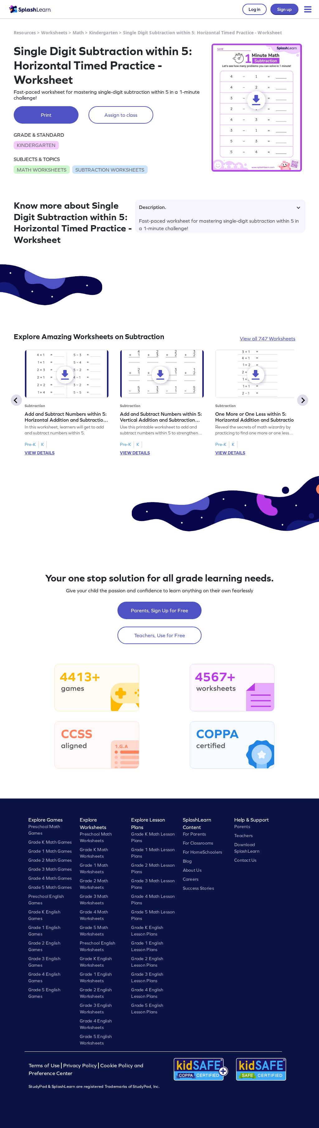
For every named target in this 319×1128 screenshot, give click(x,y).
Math (78, 33)
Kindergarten (103, 33)
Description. (152, 207)
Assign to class (120, 115)
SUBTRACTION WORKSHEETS (109, 170)
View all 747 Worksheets (267, 338)
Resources (25, 33)
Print (46, 115)
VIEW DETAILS (40, 452)
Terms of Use (45, 1066)
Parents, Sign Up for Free (159, 610)
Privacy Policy (80, 1066)
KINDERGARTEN (36, 145)
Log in (254, 9)
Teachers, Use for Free (159, 635)
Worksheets (54, 33)
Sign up (284, 9)
